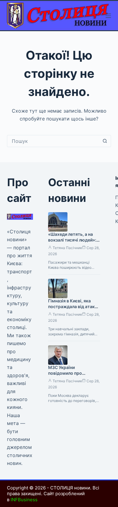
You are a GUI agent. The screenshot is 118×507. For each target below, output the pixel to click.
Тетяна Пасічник (67, 247)
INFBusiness (24, 499)
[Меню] (108, 15)
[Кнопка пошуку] (105, 141)
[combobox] (53, 141)
